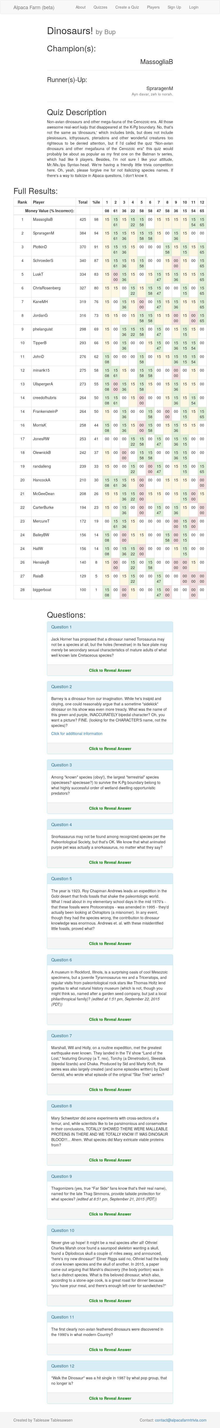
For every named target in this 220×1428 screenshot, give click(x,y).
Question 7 (61, 1035)
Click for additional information (76, 733)
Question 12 (62, 1366)
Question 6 (61, 960)
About (81, 7)
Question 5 (61, 878)
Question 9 (61, 1176)
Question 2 (61, 686)
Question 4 (61, 824)
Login (194, 7)
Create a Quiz (127, 7)
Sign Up (174, 7)
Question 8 (61, 1106)
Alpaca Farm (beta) (33, 6)
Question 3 (61, 765)
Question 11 (62, 1317)
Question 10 (62, 1230)
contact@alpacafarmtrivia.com (181, 1420)
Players (153, 7)
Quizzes (100, 7)
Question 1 (61, 627)
